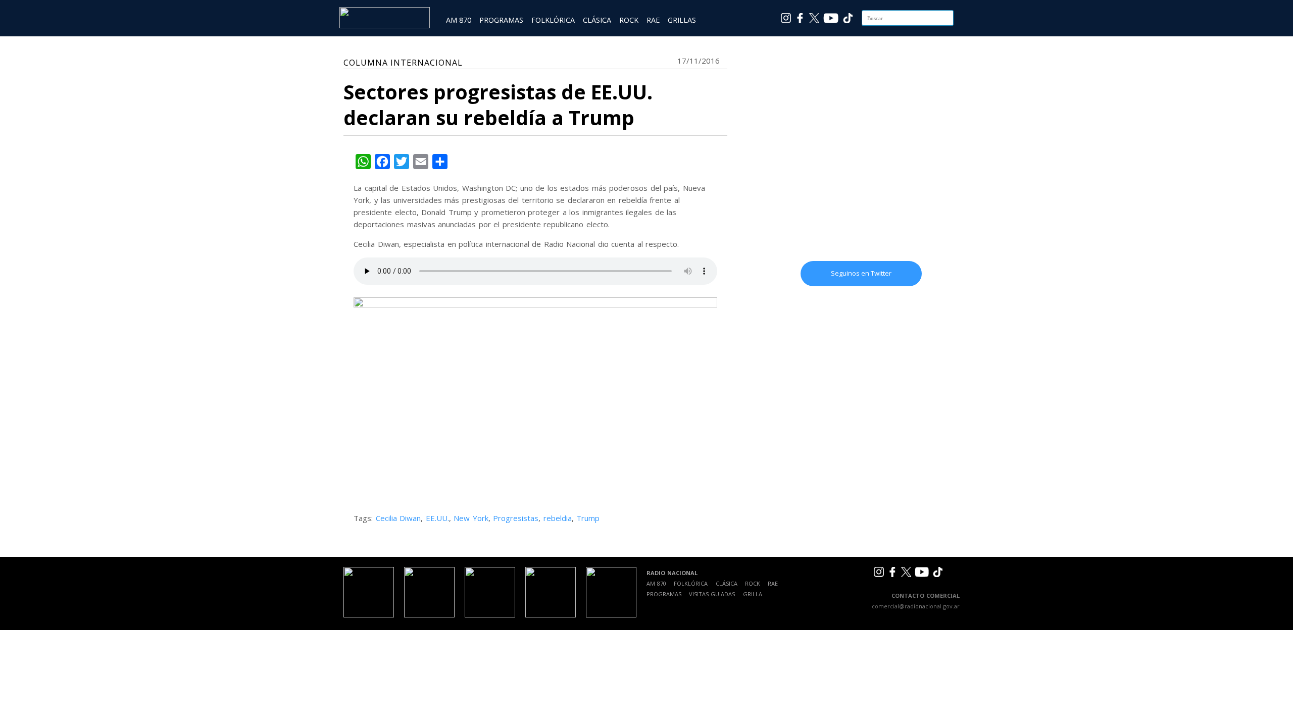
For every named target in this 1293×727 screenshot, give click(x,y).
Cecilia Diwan (398, 518)
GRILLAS (682, 20)
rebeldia (557, 518)
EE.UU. (437, 518)
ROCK (628, 20)
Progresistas (515, 518)
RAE (653, 20)
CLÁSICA (597, 20)
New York (471, 518)
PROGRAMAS (501, 20)
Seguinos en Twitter (861, 273)
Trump (588, 518)
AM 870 (458, 20)
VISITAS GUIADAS (712, 594)
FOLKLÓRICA (553, 20)
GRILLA (752, 594)
